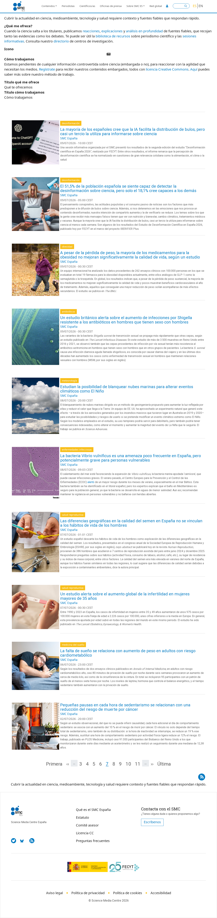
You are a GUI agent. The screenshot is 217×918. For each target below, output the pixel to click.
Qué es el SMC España (93, 809)
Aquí (193, 69)
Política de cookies (127, 893)
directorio (61, 41)
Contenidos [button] (48, 6)
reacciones (91, 31)
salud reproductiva (72, 514)
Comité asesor (87, 825)
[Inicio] (20, 6)
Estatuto (82, 817)
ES (194, 6)
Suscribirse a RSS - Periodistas (201, 776)
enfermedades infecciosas (77, 449)
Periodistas (68, 6)
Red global (156, 6)
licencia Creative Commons (167, 69)
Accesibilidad (161, 893)
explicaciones (112, 31)
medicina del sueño (73, 644)
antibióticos (68, 311)
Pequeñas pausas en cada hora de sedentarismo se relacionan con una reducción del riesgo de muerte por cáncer (125, 707)
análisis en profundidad (144, 31)
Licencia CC (85, 833)
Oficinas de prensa (111, 6)
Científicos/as (87, 6)
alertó (90, 482)
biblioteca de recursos (113, 36)
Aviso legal (54, 893)
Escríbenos (152, 822)
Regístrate (47, 69)
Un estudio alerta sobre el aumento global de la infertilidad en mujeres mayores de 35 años (125, 596)
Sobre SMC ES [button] (134, 6)
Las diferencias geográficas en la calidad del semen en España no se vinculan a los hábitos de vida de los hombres (131, 523)
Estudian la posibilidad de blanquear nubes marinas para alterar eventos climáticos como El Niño (126, 389)
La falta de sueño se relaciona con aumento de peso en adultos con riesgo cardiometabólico (127, 653)
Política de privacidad (88, 893)
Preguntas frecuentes (93, 840)
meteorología (69, 380)
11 (138, 764)
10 (129, 764)
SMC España (68, 138)
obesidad (67, 246)
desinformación (71, 123)
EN (201, 6)
